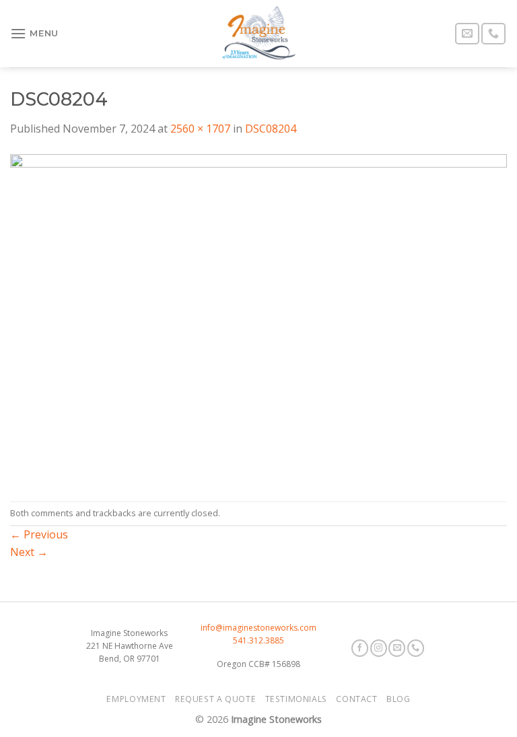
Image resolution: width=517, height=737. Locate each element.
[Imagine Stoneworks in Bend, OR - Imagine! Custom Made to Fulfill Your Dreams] (258, 33)
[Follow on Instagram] (378, 648)
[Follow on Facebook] (359, 648)
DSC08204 (270, 128)
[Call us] (493, 34)
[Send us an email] (467, 34)
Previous (39, 534)
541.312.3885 (258, 640)
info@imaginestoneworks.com (258, 627)
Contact (356, 699)
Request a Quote (215, 699)
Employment (136, 699)
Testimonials (296, 699)
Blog (398, 699)
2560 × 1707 (200, 128)
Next (29, 552)
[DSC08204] (258, 318)
